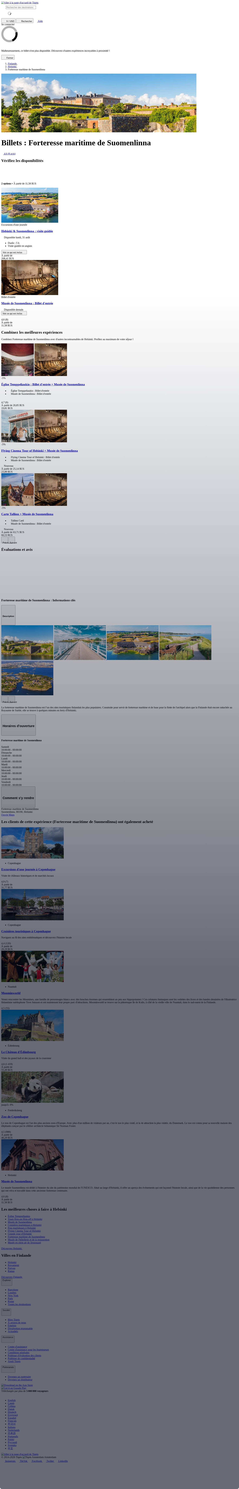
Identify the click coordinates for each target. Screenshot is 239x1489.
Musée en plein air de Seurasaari (24, 1242)
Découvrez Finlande (12, 1277)
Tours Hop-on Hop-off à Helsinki (25, 1219)
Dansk (11, 1409)
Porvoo (11, 1268)
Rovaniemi (13, 1265)
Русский (12, 1442)
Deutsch (12, 1412)
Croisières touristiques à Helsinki (24, 1225)
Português (13, 1436)
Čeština (11, 1406)
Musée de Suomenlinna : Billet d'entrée (27, 303)
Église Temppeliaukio (19, 1216)
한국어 (12, 1424)
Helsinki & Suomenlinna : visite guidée (27, 231)
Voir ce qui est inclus (13, 252)
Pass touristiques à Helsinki (22, 1228)
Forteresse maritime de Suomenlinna (26, 1236)
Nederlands (14, 1430)
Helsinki (12, 1262)
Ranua (11, 1271)
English (12, 1400)
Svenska (12, 1445)
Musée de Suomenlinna (20, 1222)
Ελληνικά (13, 1415)
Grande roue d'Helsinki (20, 1233)
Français (12, 1420)
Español (12, 1418)
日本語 (12, 1433)
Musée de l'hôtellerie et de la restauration (28, 1239)
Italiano (11, 1427)
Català (11, 1403)
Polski (11, 1439)
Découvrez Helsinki (11, 1248)
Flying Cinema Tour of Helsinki (24, 1230)
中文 (10, 1448)
